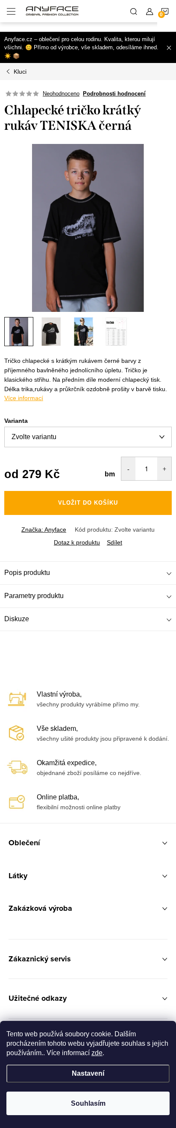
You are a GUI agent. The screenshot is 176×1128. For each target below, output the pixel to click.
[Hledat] (133, 11)
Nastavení (88, 1073)
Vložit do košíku (88, 503)
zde (97, 1052)
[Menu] (11, 11)
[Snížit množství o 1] (128, 468)
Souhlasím (88, 1103)
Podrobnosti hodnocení (114, 93)
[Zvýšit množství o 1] (164, 468)
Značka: (43, 529)
